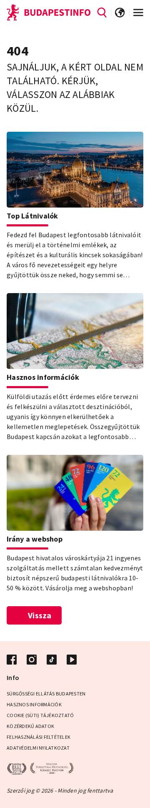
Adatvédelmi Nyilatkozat (38, 748)
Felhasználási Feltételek (38, 737)
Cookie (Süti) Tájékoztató (40, 715)
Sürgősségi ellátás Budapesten (46, 693)
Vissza (40, 615)
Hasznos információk (34, 704)
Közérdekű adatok (30, 726)
